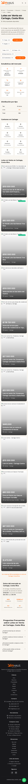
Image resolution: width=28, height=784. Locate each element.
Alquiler (7, 43)
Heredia (14, 748)
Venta (18, 40)
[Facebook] (12, 772)
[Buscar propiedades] (22, 3)
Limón (14, 754)
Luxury (14, 688)
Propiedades (10, 10)
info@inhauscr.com (15, 708)
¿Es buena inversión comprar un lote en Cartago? (12, 644)
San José (14, 742)
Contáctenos (14, 694)
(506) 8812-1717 (15, 706)
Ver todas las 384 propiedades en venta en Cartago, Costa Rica (14, 575)
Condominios (8, 57)
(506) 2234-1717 (15, 704)
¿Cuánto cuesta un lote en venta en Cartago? (12, 638)
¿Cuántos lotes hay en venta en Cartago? (11, 631)
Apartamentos (9, 54)
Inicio (4, 10)
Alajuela (14, 744)
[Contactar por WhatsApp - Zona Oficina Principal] (24, 780)
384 (19, 109)
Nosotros (14, 680)
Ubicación (17, 10)
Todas (7, 40)
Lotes (4, 12)
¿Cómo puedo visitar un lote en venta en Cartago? (11, 650)
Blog (14, 692)
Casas (17, 50)
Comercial (14, 690)
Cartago (24, 10)
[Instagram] (16, 772)
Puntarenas (14, 752)
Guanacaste (14, 750)
